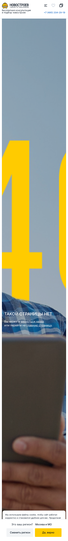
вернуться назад (32, 321)
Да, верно (48, 532)
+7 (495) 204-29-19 (54, 12)
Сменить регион (20, 532)
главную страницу (39, 325)
